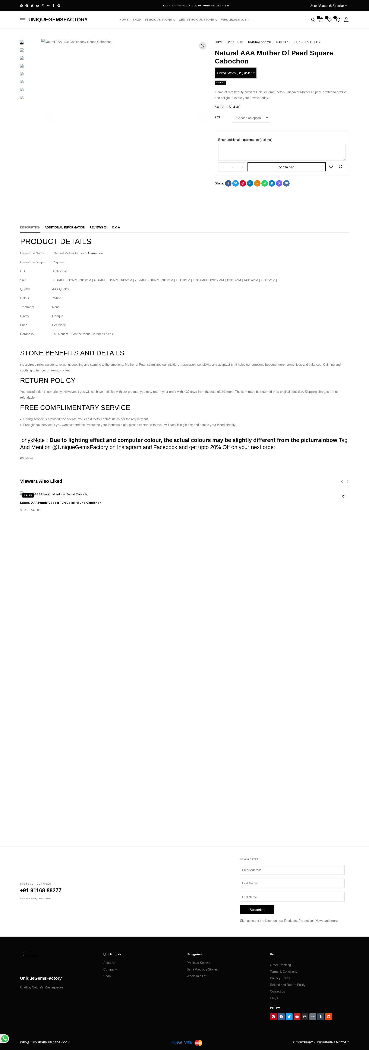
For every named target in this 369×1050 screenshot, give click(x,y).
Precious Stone (158, 19)
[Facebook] (26, 5)
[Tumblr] (53, 5)
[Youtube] (37, 5)
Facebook (165, 447)
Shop (137, 19)
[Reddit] (58, 5)
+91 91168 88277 (41, 890)
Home (123, 19)
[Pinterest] (21, 5)
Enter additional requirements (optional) (245, 139)
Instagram (129, 447)
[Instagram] (42, 5)
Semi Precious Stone (196, 19)
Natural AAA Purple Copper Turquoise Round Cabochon (60, 502)
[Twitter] (32, 5)
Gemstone (95, 253)
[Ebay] (48, 5)
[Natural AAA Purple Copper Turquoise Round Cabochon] (184, 494)
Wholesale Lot (233, 19)
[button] (49, 118)
